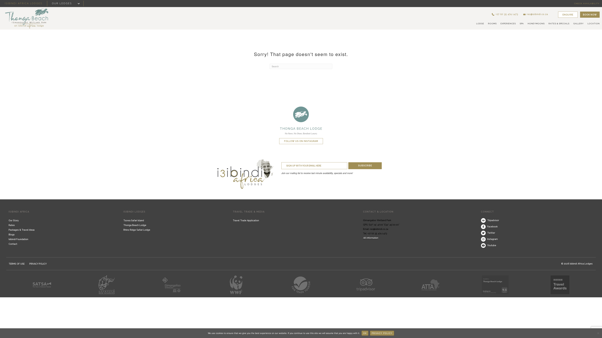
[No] (598, 333)
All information (370, 238)
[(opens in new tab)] (301, 114)
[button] (504, 14)
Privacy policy (382, 333)
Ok (365, 333)
